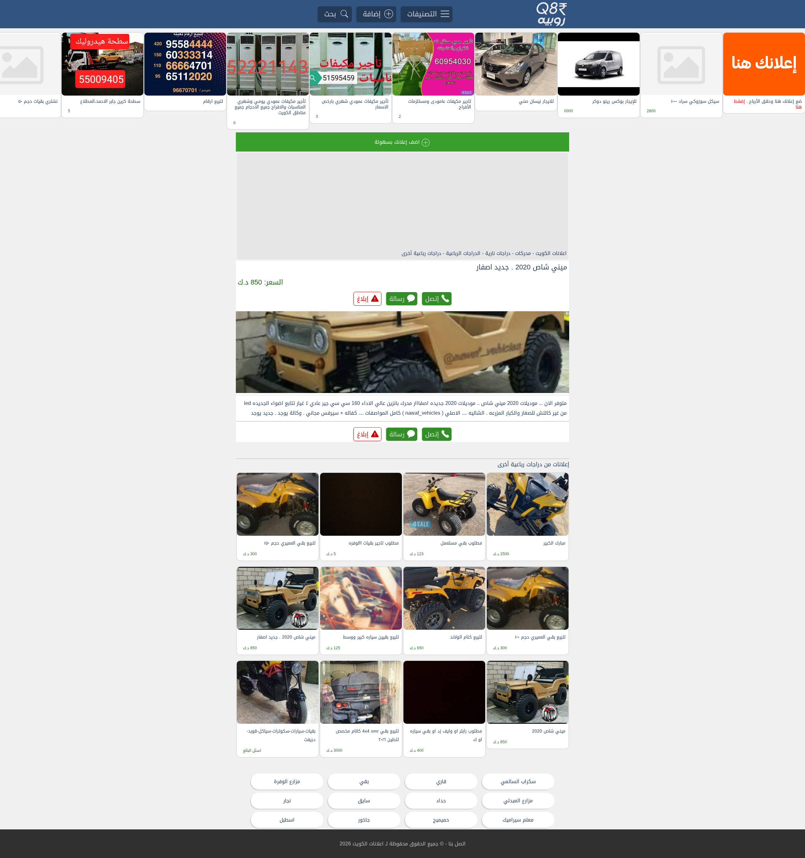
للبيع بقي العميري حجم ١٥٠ (289, 543)
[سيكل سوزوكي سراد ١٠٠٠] (681, 64)
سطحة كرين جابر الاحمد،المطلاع (110, 101)
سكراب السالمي (518, 781)
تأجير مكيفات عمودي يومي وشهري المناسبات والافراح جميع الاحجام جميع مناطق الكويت (270, 107)
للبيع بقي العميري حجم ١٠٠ (540, 637)
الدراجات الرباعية (463, 253)
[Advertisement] (402, 201)
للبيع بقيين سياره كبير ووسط (371, 637)
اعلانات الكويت (551, 253)
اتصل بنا (457, 844)
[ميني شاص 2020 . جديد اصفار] (402, 352)
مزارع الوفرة (287, 781)
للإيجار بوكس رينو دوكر (614, 101)
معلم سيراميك (518, 820)
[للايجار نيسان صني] (516, 64)
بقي (364, 781)
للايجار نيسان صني (536, 101)
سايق (364, 800)
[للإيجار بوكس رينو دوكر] (599, 64)
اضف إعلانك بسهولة (397, 142)
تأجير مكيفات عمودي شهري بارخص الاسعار (355, 104)
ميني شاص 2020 (548, 731)
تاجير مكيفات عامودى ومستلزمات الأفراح (439, 104)
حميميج (441, 820)
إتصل (432, 299)
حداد (441, 800)
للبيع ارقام (213, 101)
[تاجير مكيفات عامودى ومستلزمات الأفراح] (433, 64)
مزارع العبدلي (518, 800)
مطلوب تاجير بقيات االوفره (374, 543)
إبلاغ (363, 299)
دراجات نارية (497, 253)
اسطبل (287, 820)
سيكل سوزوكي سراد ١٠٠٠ (695, 101)
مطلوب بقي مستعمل (461, 543)
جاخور (364, 820)
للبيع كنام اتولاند (466, 637)
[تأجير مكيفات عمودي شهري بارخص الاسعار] (350, 64)
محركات (523, 253)
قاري (441, 781)
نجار (287, 800)
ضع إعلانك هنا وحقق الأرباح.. (768, 104)
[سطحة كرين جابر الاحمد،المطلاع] (102, 64)
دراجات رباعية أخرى (421, 253)
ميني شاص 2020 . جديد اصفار (521, 267)
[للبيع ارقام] (185, 64)
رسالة (397, 299)
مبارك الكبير (554, 543)
